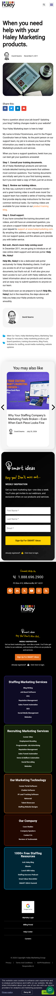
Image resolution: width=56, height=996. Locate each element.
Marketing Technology (20, 401)
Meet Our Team (13, 336)
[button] (44, 5)
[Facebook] (10, 591)
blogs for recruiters (15, 338)
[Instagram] (39, 591)
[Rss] (46, 591)
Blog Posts (43, 341)
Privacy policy (7, 992)
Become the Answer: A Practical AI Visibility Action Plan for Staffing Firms (25, 419)
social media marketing (34, 344)
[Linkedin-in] (17, 591)
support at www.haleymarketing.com (35, 229)
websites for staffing (15, 344)
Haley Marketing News (30, 336)
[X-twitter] (24, 591)
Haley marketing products (34, 338)
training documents (29, 341)
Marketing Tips (46, 336)
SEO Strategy (38, 401)
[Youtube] (32, 591)
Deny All (27, 992)
